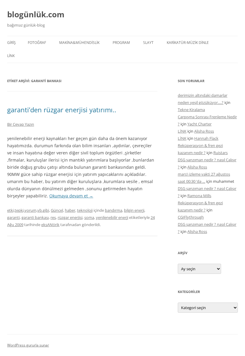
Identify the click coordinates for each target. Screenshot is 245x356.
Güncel (57, 210)
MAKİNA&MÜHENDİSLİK (79, 42)
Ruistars (220, 152)
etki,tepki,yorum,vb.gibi (28, 210)
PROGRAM (121, 42)
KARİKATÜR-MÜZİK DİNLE (188, 42)
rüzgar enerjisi (70, 217)
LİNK (11, 55)
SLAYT (148, 42)
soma (89, 217)
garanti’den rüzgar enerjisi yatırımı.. (61, 109)
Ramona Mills (199, 195)
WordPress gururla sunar (28, 345)
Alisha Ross (204, 131)
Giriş (11, 42)
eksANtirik (50, 224)
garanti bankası (35, 217)
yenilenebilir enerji (112, 217)
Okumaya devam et (71, 196)
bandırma (113, 210)
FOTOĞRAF (37, 42)
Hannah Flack (206, 138)
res (53, 217)
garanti (13, 217)
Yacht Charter (199, 124)
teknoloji (85, 210)
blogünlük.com (36, 14)
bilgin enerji (134, 210)
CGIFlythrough (191, 217)
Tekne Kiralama (191, 109)
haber (70, 210)
